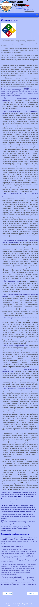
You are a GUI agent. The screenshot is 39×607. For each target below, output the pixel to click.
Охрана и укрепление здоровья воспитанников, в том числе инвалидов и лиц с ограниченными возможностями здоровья (18, 501)
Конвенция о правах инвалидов (12, 546)
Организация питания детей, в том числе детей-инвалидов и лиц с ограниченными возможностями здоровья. (18, 516)
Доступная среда (9, 19)
